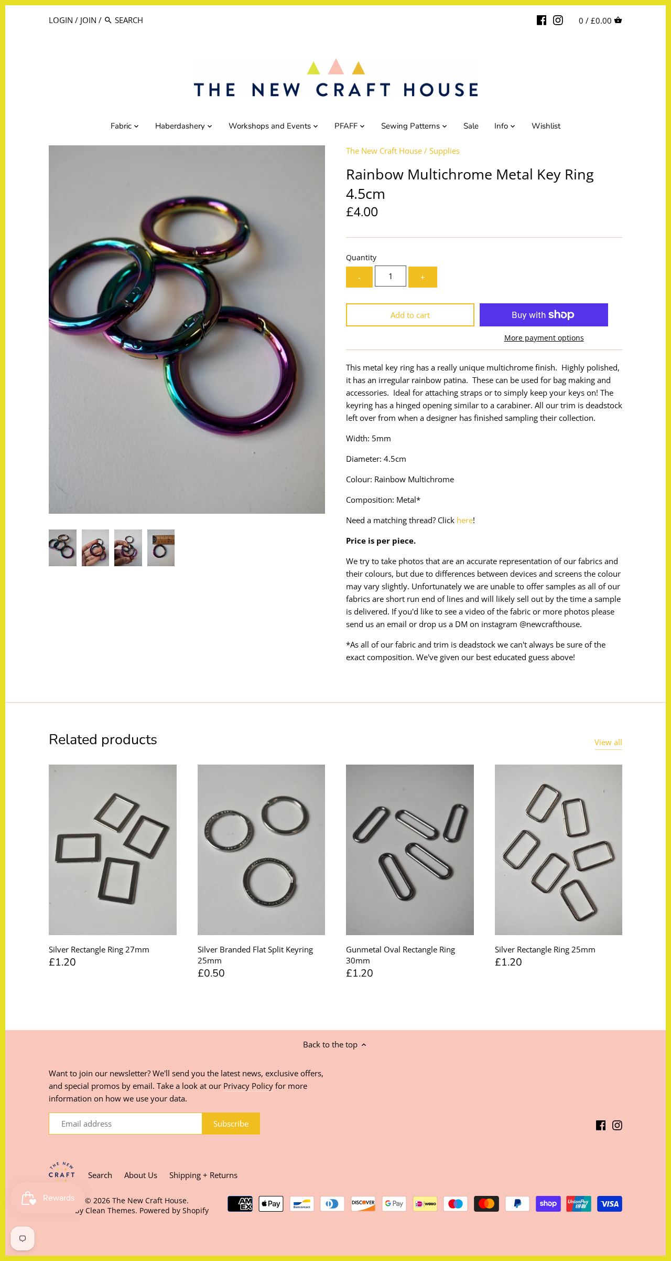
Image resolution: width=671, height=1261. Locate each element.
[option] (63, 547)
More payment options (544, 338)
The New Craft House (384, 150)
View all (608, 742)
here (465, 520)
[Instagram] (558, 19)
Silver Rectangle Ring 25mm (545, 949)
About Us (140, 1175)
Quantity (361, 257)
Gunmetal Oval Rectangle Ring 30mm (400, 955)
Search (100, 1175)
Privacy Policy (248, 1085)
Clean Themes (110, 1210)
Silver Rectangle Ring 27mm (99, 949)
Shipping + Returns (203, 1175)
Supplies (444, 150)
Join (88, 20)
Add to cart (410, 315)
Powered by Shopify (174, 1210)
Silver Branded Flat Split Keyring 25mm (255, 955)
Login (61, 20)
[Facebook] (542, 19)
